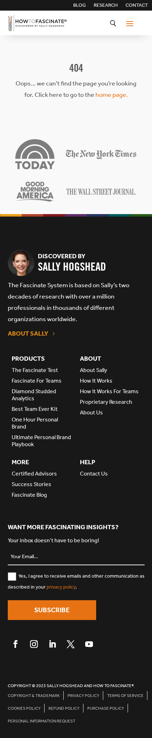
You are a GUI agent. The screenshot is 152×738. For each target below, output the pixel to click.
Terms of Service (125, 695)
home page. (111, 95)
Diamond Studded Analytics (34, 395)
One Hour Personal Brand (35, 423)
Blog (79, 5)
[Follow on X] (70, 644)
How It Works (96, 380)
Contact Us (94, 473)
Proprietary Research (106, 401)
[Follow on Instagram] (34, 644)
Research (106, 5)
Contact (136, 5)
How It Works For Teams (109, 391)
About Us (91, 412)
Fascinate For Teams (37, 380)
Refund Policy (64, 708)
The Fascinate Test (35, 370)
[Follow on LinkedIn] (52, 644)
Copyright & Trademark (34, 695)
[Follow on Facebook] (15, 644)
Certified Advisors (34, 473)
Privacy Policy (83, 695)
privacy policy (61, 587)
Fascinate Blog (29, 494)
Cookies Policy (24, 708)
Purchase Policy (105, 708)
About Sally (28, 333)
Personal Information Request (41, 721)
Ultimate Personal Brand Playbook (41, 441)
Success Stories (31, 484)
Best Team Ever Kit (35, 409)
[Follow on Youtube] (89, 644)
